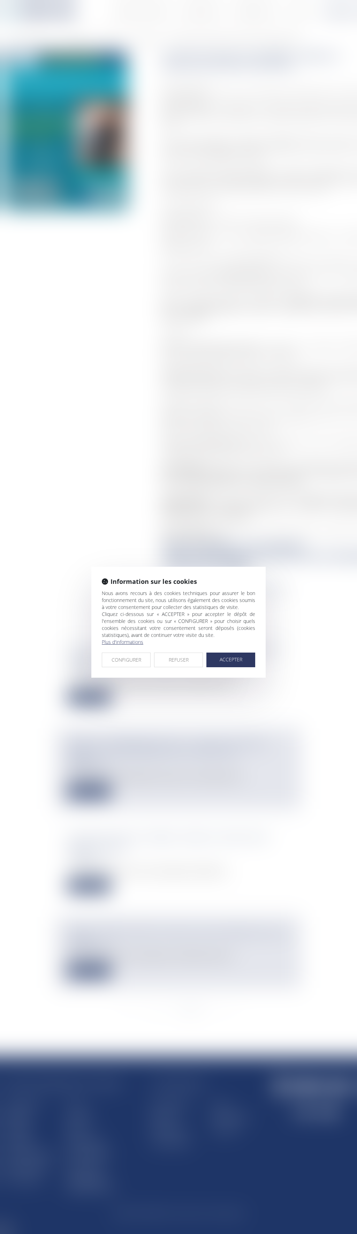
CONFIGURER (126, 659)
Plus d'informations (122, 642)
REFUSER (179, 659)
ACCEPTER (231, 659)
